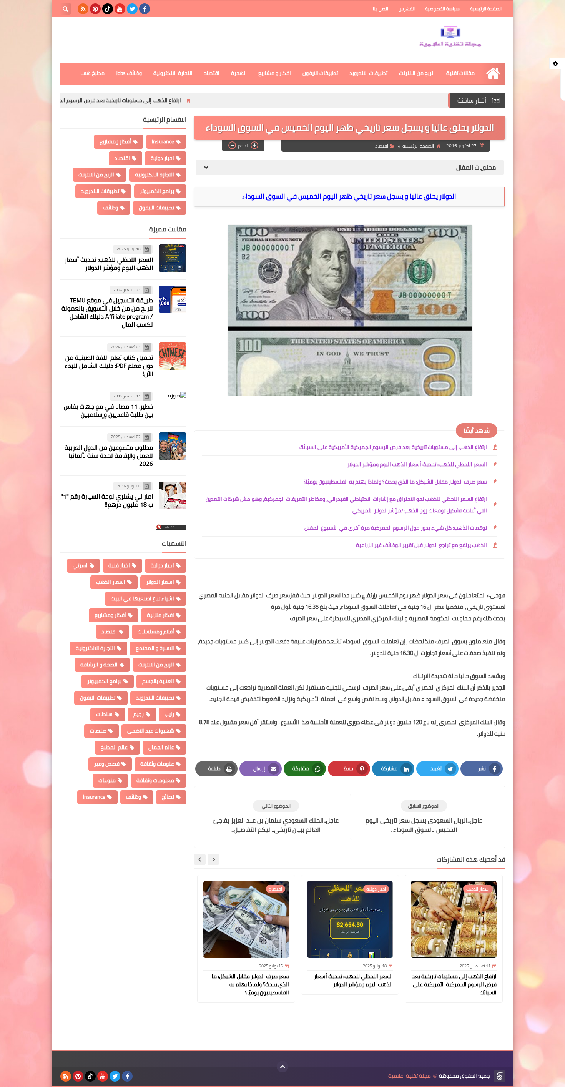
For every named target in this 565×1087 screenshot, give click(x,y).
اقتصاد (211, 73)
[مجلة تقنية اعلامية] (449, 37)
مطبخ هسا (92, 73)
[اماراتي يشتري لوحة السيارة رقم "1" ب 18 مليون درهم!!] (172, 495)
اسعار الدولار (160, 582)
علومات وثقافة (157, 764)
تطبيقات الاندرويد (368, 73)
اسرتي (80, 565)
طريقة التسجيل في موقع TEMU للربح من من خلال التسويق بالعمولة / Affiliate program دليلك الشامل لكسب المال (107, 312)
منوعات (107, 780)
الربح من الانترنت (417, 73)
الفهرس (407, 8)
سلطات (104, 714)
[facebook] (144, 8)
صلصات (98, 731)
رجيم (138, 714)
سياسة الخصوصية (442, 8)
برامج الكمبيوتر (157, 191)
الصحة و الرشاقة (99, 665)
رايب (169, 714)
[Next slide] (200, 859)
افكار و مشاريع (274, 73)
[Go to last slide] (213, 859)
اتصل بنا (380, 8)
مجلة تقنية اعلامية (409, 1076)
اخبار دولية (162, 158)
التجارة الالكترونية (173, 73)
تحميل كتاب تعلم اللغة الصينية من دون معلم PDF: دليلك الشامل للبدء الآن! (109, 365)
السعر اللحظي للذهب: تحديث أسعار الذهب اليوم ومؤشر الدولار (417, 464)
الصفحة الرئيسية (486, 8)
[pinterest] (95, 8)
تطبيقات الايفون (320, 73)
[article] (276, 817)
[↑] (282, 1066)
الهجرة (239, 73)
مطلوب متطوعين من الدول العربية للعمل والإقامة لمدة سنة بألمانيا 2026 (109, 455)
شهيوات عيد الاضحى (150, 731)
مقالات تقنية (460, 73)
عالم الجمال (161, 747)
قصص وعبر (107, 764)
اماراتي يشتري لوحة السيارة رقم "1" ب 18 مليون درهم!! (107, 500)
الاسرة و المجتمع (155, 648)
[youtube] (120, 8)
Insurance (163, 141)
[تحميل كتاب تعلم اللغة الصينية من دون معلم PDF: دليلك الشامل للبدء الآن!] (172, 356)
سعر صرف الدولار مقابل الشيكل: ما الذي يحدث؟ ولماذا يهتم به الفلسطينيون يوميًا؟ (395, 482)
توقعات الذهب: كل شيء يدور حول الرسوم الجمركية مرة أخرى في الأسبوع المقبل (395, 528)
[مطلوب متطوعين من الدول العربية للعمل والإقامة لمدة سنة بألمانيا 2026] (172, 446)
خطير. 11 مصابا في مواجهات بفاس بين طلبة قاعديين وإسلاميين (108, 410)
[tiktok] (107, 8)
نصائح (168, 797)
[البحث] (65, 9)
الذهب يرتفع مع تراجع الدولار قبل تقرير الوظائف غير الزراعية (421, 545)
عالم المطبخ (114, 747)
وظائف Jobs (129, 73)
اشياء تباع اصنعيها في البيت (142, 598)
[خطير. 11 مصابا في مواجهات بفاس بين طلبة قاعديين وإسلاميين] (172, 405)
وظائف (110, 208)
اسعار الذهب (110, 582)
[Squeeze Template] (499, 1076)
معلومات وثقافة (155, 780)
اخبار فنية (119, 565)
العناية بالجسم (158, 681)
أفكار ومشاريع (115, 141)
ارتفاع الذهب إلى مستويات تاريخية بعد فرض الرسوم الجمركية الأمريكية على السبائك (147, 100)
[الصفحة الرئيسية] (492, 73)
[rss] (83, 8)
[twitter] (132, 8)
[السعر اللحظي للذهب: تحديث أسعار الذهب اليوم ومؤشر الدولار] (172, 258)
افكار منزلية (160, 615)
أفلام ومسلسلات (156, 632)
